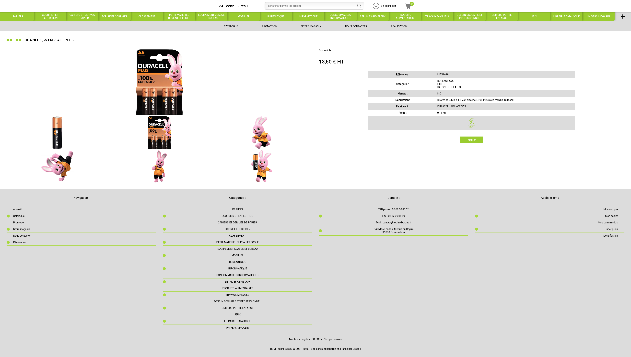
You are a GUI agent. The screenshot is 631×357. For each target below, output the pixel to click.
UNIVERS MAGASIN (598, 16)
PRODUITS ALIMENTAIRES (405, 16)
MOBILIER (244, 16)
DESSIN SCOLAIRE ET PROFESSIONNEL (469, 16)
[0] (408, 8)
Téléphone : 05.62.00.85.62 (393, 209)
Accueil (17, 209)
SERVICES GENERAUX (373, 16)
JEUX (534, 16)
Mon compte (610, 209)
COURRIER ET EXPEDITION (50, 16)
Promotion (269, 26)
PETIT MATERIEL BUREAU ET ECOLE (179, 16)
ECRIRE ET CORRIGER (114, 16)
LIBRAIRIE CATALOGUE (566, 16)
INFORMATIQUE (308, 16)
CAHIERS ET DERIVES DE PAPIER (82, 16)
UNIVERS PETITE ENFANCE (502, 16)
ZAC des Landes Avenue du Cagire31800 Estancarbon (394, 231)
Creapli (357, 348)
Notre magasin (311, 26)
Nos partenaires (333, 339)
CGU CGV (317, 339)
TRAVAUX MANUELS (437, 16)
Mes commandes (608, 222)
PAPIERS (17, 16)
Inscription (612, 229)
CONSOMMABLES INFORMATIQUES (340, 16)
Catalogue (231, 26)
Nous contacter (356, 26)
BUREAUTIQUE (275, 16)
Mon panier (611, 216)
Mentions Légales (299, 339)
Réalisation (399, 26)
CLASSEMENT (147, 16)
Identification (610, 235)
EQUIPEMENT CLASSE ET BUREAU (211, 16)
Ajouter (472, 139)
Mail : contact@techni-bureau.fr (393, 222)
